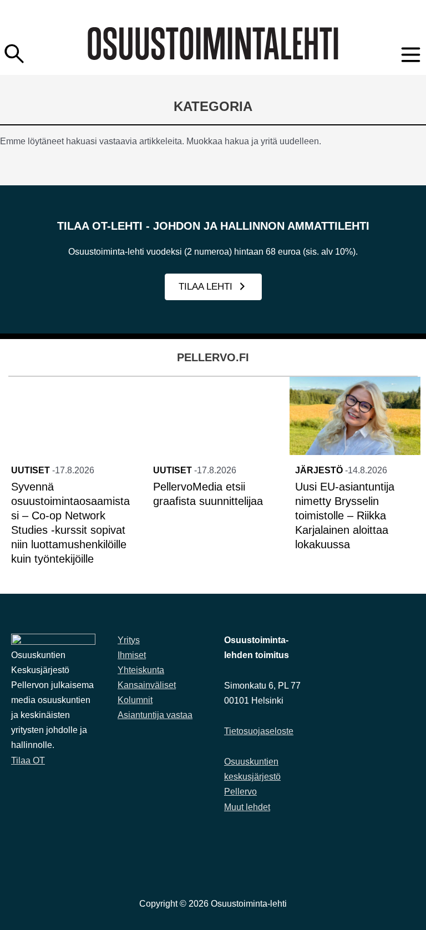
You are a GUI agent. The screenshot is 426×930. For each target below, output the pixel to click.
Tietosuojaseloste (258, 731)
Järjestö (319, 470)
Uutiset (30, 470)
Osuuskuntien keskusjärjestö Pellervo (252, 776)
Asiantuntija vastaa (155, 715)
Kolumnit (135, 700)
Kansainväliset (147, 685)
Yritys (129, 640)
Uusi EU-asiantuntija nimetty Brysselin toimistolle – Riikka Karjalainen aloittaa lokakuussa (344, 515)
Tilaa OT (28, 760)
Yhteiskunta (141, 670)
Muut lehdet (247, 807)
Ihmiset (132, 655)
